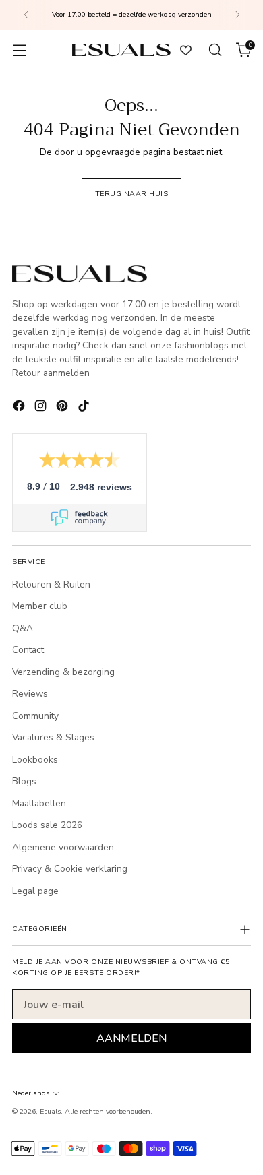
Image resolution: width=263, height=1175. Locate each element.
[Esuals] (121, 49)
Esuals (50, 1111)
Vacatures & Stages (53, 737)
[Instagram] (42, 407)
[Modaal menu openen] (19, 50)
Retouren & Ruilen (51, 584)
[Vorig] (26, 15)
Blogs (24, 781)
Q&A (22, 628)
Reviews (30, 693)
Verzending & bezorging (63, 672)
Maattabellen (39, 803)
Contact (28, 649)
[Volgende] (237, 15)
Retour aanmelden (51, 373)
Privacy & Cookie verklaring (69, 868)
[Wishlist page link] (186, 50)
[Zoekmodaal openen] (215, 50)
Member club (39, 606)
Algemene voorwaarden (63, 847)
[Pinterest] (63, 407)
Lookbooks (35, 759)
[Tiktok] (85, 407)
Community (35, 715)
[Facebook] (20, 407)
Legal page (35, 891)
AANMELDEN (131, 1038)
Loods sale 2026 (47, 825)
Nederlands (30, 1093)
